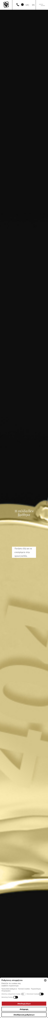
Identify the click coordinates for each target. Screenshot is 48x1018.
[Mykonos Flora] (6, 5)
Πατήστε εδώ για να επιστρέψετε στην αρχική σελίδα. (23, 552)
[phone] (17, 5)
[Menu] (42, 5)
